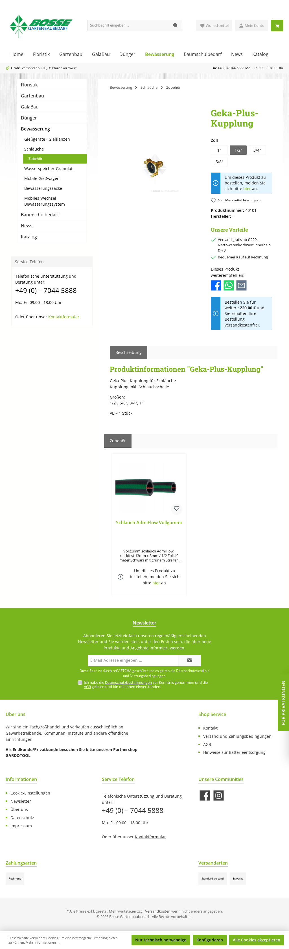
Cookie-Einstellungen (30, 793)
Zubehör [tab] (118, 440)
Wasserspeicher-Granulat (48, 168)
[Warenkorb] (277, 25)
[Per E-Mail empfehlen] (241, 285)
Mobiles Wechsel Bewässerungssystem (44, 201)
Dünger (29, 118)
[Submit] (189, 660)
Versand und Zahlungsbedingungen (237, 736)
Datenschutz (22, 817)
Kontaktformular (63, 316)
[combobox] (128, 25)
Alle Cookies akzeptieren (256, 940)
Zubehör (35, 158)
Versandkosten (157, 911)
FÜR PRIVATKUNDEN (283, 702)
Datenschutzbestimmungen (128, 682)
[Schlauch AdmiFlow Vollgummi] (148, 487)
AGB (87, 686)
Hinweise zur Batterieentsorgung (234, 752)
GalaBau (30, 107)
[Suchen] (175, 25)
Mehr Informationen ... (42, 942)
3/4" (257, 150)
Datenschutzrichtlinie (192, 670)
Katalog (29, 237)
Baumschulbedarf (40, 215)
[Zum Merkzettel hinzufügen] (176, 509)
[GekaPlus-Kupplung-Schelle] (154, 168)
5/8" (219, 161)
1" (219, 150)
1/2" (238, 150)
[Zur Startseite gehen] (41, 25)
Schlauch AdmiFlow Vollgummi (149, 523)
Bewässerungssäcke (43, 188)
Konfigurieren (209, 940)
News (26, 226)
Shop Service (212, 714)
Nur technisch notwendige (160, 940)
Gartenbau (32, 96)
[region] (154, 168)
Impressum (21, 825)
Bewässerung (35, 129)
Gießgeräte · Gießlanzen (47, 139)
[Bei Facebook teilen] (216, 285)
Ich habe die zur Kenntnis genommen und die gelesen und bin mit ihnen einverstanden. (146, 684)
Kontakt (210, 728)
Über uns (19, 809)
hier (247, 188)
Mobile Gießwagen (42, 178)
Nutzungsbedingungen (147, 675)
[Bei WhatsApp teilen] (228, 285)
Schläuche (34, 149)
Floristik (29, 85)
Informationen (21, 779)
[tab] (128, 352)
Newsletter (20, 801)
